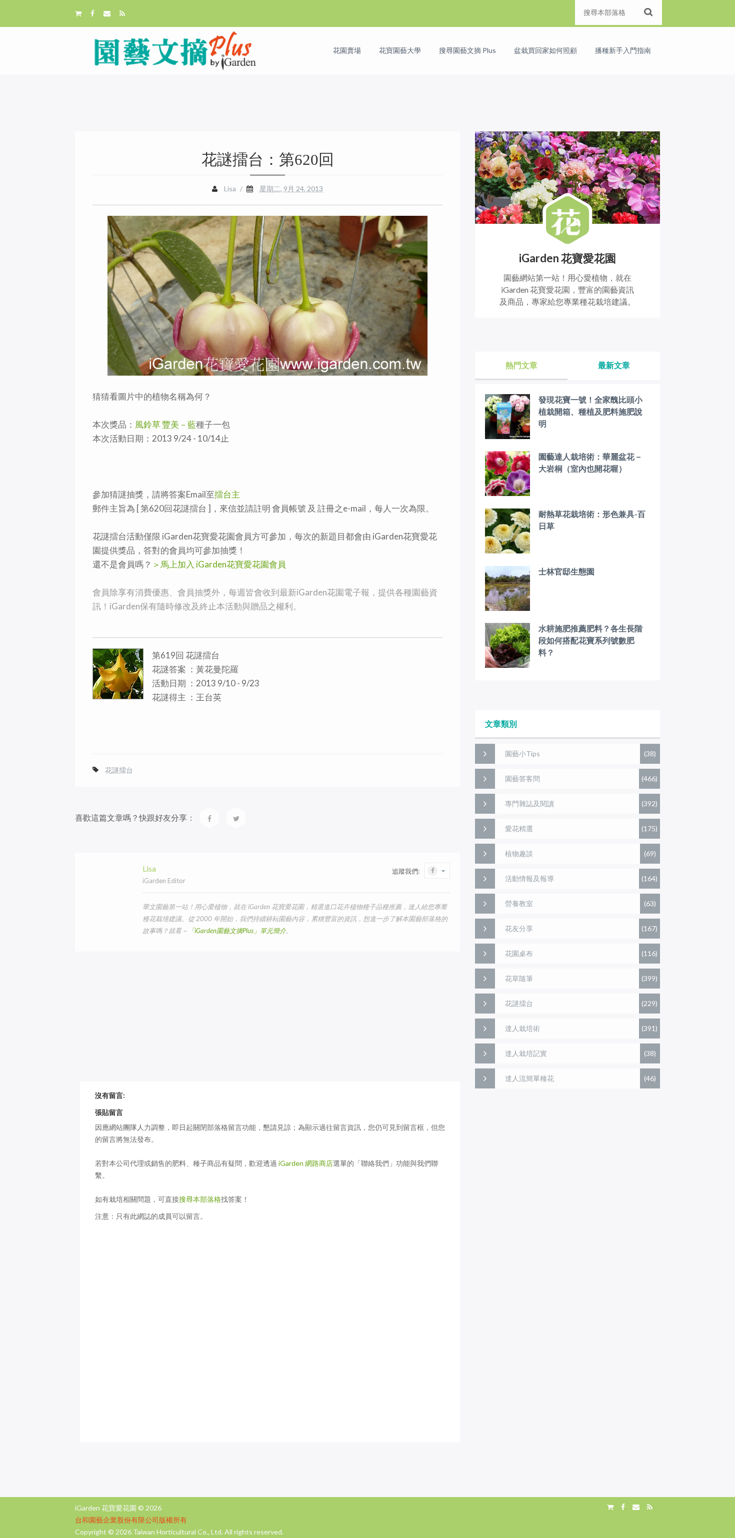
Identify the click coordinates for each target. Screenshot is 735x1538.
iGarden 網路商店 (305, 1163)
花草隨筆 (519, 978)
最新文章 (614, 365)
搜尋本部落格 (200, 1199)
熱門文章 (522, 365)
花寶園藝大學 (400, 50)
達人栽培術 (522, 1028)
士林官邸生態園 (566, 571)
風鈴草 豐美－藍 (165, 424)
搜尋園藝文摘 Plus (467, 50)
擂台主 (227, 494)
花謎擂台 (119, 770)
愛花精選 (519, 828)
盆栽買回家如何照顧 (545, 50)
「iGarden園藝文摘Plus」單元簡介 (237, 931)
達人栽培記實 (526, 1053)
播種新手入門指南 (623, 50)
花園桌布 (519, 953)
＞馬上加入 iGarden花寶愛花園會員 (219, 564)
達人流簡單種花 (529, 1078)
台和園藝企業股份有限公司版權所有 (131, 1520)
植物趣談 (519, 853)
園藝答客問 (522, 778)
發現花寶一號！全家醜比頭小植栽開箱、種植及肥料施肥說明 (590, 411)
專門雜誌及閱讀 (529, 803)
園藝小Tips (522, 753)
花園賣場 (347, 50)
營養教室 (519, 903)
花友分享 (519, 928)
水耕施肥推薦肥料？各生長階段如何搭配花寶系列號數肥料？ (590, 640)
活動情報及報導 (529, 878)
